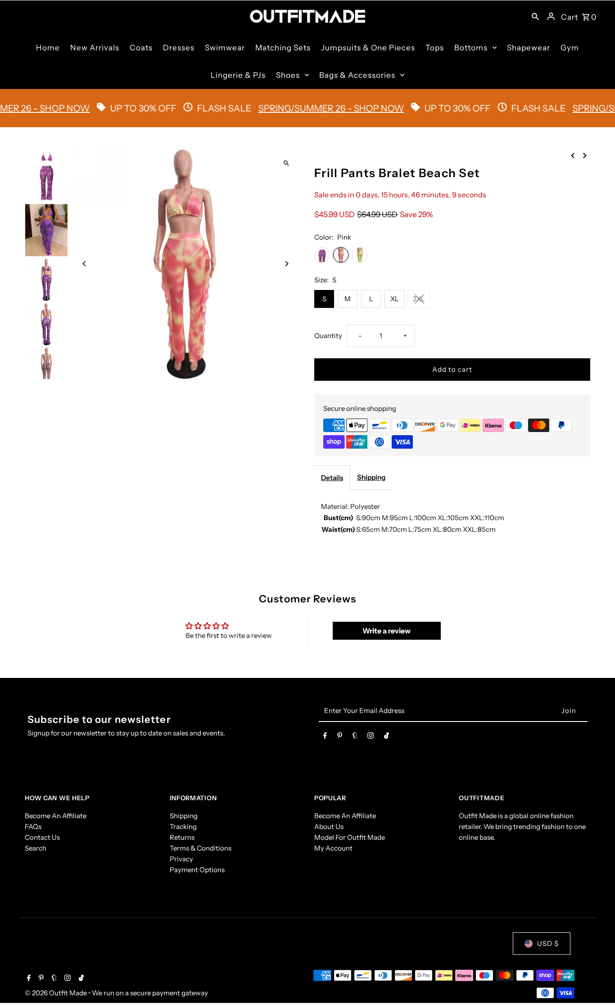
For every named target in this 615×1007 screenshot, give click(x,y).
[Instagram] (370, 737)
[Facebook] (325, 737)
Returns (182, 837)
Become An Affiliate (55, 815)
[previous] (572, 155)
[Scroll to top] (596, 983)
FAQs (33, 826)
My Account (333, 848)
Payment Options (197, 869)
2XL (419, 298)
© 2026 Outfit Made (56, 993)
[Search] (535, 16)
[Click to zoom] (286, 163)
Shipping (371, 477)
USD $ (548, 943)
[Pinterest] (339, 737)
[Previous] (84, 264)
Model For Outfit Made (349, 837)
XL (394, 298)
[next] (584, 155)
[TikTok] (386, 737)
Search (35, 848)
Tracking (183, 826)
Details (332, 477)
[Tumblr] (355, 737)
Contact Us (42, 837)
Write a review (386, 630)
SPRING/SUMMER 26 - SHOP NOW (314, 108)
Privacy (181, 859)
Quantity (328, 335)
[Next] (286, 264)
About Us (329, 826)
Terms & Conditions (200, 848)
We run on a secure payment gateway (150, 993)
